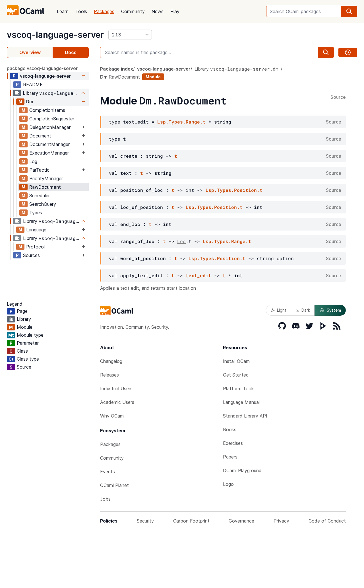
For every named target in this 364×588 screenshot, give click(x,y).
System (334, 310)
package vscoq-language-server (42, 68)
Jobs (105, 499)
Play (174, 11)
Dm (29, 101)
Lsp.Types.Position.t (234, 190)
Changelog (111, 361)
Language (36, 230)
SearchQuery (42, 204)
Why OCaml (112, 416)
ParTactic (39, 170)
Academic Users (117, 402)
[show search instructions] (347, 52)
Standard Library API (245, 416)
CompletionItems (47, 110)
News (158, 11)
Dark (305, 310)
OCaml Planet (114, 485)
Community (133, 11)
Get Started (236, 375)
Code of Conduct (327, 521)
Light (281, 310)
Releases (109, 375)
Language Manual (241, 402)
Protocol (35, 247)
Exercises (233, 443)
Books (229, 429)
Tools (81, 11)
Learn (63, 11)
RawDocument (45, 187)
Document (40, 136)
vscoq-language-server (55, 35)
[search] (349, 11)
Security (145, 521)
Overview (30, 52)
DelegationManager (50, 127)
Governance (241, 521)
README (33, 84)
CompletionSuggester (51, 119)
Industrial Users (116, 388)
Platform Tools (239, 388)
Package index (116, 69)
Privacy (281, 521)
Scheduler (39, 195)
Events (107, 471)
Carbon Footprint (191, 521)
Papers (230, 457)
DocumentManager (49, 144)
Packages (104, 11)
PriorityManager (46, 178)
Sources (31, 255)
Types (35, 212)
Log (33, 161)
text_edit (198, 275)
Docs (70, 52)
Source (338, 97)
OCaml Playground (242, 470)
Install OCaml (237, 361)
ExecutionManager (49, 153)
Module (153, 76)
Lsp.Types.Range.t (181, 122)
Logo (228, 484)
